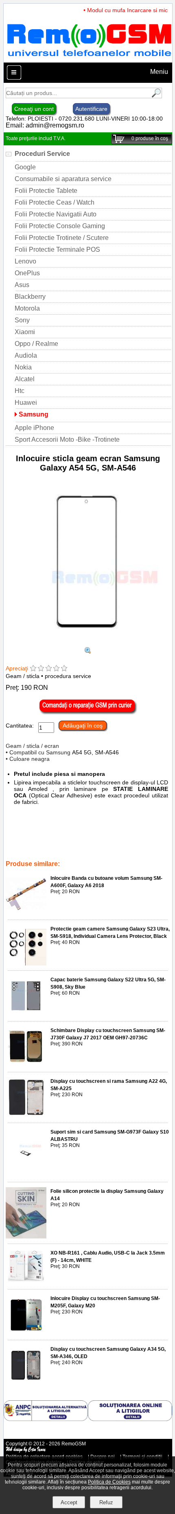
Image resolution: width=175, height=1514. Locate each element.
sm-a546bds (98, 847)
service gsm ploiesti (29, 835)
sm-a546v (131, 841)
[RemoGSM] (89, 58)
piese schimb (39, 830)
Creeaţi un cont (34, 109)
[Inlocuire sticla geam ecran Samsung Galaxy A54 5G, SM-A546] (88, 643)
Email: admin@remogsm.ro (45, 125)
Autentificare (91, 109)
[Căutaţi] (155, 96)
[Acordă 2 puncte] (41, 668)
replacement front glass (137, 830)
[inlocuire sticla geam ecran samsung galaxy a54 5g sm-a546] (88, 651)
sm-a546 (66, 835)
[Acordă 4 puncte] (56, 668)
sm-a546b (68, 847)
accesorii (96, 830)
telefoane (69, 830)
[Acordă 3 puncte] (49, 668)
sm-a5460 (42, 852)
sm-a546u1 (38, 847)
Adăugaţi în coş (83, 725)
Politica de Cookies (109, 1482)
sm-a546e (129, 847)
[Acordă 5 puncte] (64, 668)
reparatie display (96, 841)
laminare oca (96, 835)
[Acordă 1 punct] (33, 668)
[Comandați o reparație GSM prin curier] (88, 712)
